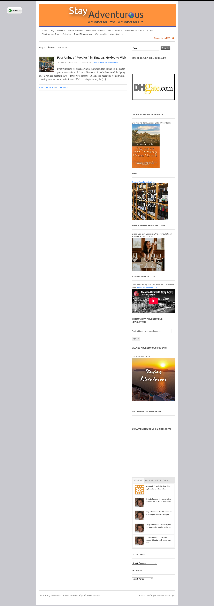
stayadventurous (67, 62)
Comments (138, 480)
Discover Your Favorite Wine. (143, 182)
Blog (52, 30)
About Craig (115, 34)
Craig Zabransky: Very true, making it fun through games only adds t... (158, 540)
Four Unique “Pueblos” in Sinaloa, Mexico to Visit (91, 57)
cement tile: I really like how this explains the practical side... (158, 487)
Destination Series (94, 30)
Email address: (138, 331)
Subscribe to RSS (162, 38)
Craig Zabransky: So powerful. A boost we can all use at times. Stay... (159, 500)
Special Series (113, 30)
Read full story (47, 88)
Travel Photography (83, 34)
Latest (158, 480)
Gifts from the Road (50, 34)
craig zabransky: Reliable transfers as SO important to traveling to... (159, 513)
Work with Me (101, 34)
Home (44, 30)
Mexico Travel (111, 62)
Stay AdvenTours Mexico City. (148, 287)
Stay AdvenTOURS (132, 30)
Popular (149, 480)
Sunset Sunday (74, 30)
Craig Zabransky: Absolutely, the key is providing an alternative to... (158, 525)
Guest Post (99, 62)
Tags (165, 480)
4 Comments (62, 88)
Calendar (66, 34)
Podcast (150, 30)
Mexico (59, 30)
